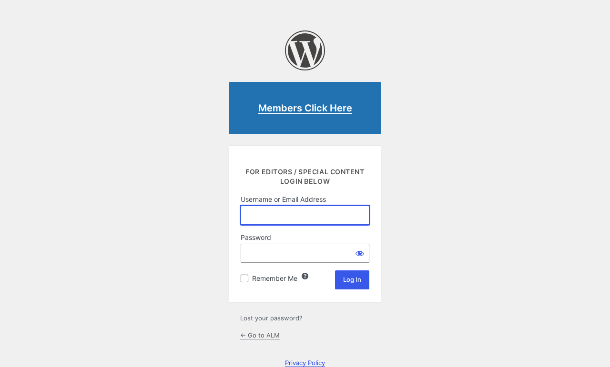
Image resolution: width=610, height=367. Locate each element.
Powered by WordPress (305, 50)
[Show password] (359, 253)
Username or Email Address (283, 199)
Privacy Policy (305, 363)
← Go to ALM (260, 335)
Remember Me (274, 278)
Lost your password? (271, 318)
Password (256, 237)
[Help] (305, 276)
